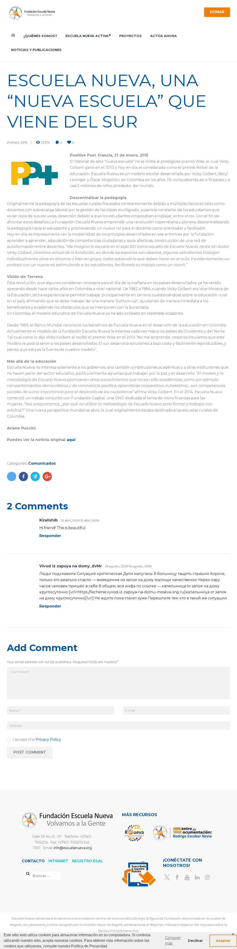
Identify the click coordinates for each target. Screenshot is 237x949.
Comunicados (42, 463)
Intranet (58, 861)
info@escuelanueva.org (73, 848)
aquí (71, 440)
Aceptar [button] (223, 941)
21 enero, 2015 (17, 142)
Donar (217, 12)
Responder (50, 536)
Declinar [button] (195, 941)
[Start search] (28, 874)
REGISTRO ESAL (87, 861)
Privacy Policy (48, 739)
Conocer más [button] (173, 941)
